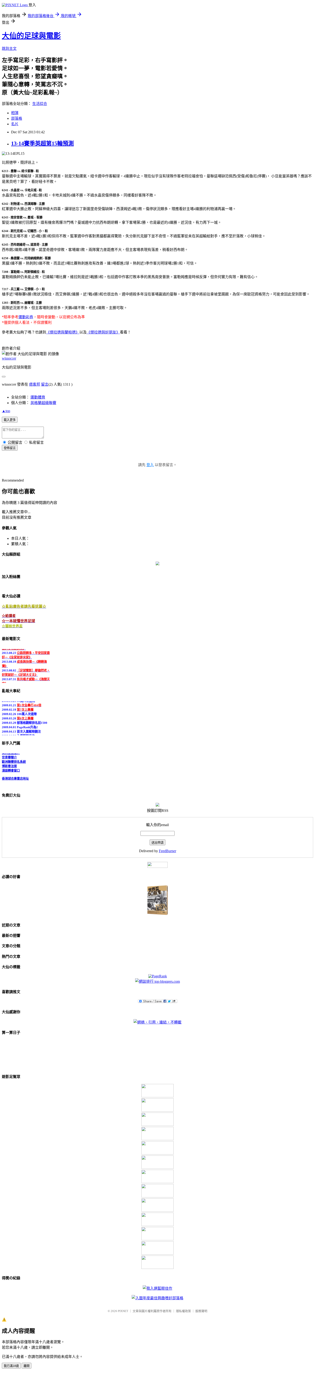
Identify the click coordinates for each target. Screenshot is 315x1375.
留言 (44, 384)
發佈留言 (10, 448)
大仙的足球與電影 (31, 36)
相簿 (14, 113)
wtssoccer (9, 358)
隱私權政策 (183, 1311)
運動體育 (37, 397)
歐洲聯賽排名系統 (14, 758)
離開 (27, 1366)
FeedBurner (167, 851)
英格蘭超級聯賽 (43, 403)
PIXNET (123, 1311)
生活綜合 (39, 104)
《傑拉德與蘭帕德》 (62, 332)
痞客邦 (34, 384)
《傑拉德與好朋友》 (103, 332)
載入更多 (10, 420)
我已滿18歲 (11, 1366)
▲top (6, 411)
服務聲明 (201, 1311)
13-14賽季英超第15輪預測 (42, 143)
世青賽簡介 (9, 754)
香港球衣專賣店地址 (15, 775)
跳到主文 (9, 49)
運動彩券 (25, 317)
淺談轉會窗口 (11, 767)
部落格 (16, 118)
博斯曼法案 (9, 763)
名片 (14, 124)
